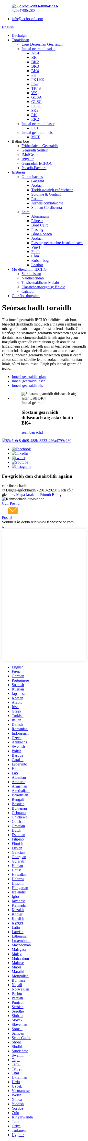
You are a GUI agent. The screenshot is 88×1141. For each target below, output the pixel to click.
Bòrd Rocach (41, 234)
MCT (35, 137)
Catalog (27, 291)
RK (34, 115)
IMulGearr (30, 154)
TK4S (36, 88)
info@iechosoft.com (27, 19)
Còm (35, 256)
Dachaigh (19, 35)
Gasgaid (37, 181)
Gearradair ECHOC (37, 163)
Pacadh (37, 199)
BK (34, 57)
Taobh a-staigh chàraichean (52, 190)
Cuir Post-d (11, 503)
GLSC (36, 102)
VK (34, 93)
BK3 (35, 66)
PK (33, 75)
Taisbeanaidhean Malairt (40, 282)
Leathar (37, 265)
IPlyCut (27, 159)
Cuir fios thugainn (26, 296)
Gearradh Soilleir (35, 150)
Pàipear (37, 221)
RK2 (35, 119)
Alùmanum (40, 216)
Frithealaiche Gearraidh (40, 146)
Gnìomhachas (32, 177)
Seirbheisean (31, 274)
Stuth (26, 212)
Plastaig (37, 229)
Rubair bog (40, 260)
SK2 (34, 110)
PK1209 (37, 79)
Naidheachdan (33, 278)
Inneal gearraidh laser (38, 124)
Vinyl (35, 247)
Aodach (37, 185)
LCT (35, 128)
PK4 (34, 84)
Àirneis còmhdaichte (47, 203)
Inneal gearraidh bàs (37, 132)
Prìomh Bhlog (50, 494)
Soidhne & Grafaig (46, 194)
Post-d (7, 517)
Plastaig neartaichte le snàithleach (57, 243)
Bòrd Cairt (39, 225)
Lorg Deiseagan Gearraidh (42, 44)
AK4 (35, 53)
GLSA (36, 97)
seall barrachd (32, 432)
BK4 (35, 71)
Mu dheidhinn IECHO (29, 269)
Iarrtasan (18, 172)
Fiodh (35, 252)
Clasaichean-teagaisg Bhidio (43, 287)
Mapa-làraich (26, 494)
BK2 (35, 62)
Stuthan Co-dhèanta (46, 207)
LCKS (36, 106)
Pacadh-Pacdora (34, 168)
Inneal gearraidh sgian (38, 49)
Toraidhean (20, 40)
